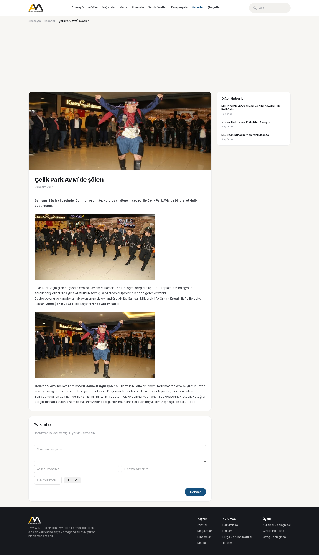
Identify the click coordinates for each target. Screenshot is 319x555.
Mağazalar (109, 7)
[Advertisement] (158, 56)
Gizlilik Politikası (274, 531)
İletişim (227, 543)
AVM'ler (93, 7)
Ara (261, 8)
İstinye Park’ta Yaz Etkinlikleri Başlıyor (245, 124)
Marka (123, 7)
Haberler (198, 7)
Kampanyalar (179, 7)
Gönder (195, 492)
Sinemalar (137, 7)
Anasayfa (78, 7)
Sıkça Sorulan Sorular (237, 537)
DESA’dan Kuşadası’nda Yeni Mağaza (245, 137)
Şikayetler (214, 7)
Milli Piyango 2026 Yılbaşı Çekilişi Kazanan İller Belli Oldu (251, 110)
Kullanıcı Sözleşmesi (277, 525)
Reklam (227, 531)
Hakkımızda (230, 525)
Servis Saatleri (157, 7)
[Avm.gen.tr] (35, 8)
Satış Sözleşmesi (274, 537)
